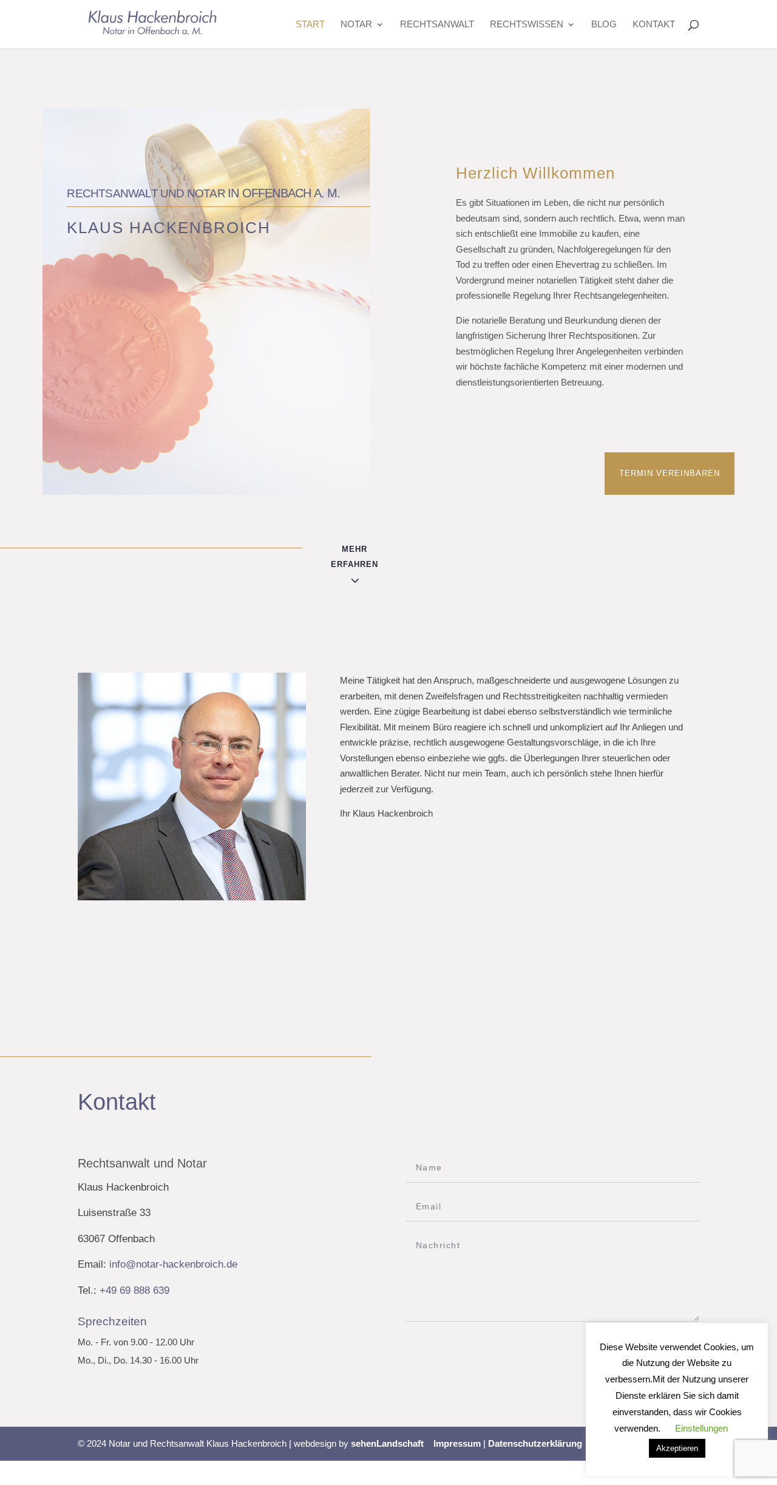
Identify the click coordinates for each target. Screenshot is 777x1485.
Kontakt (654, 24)
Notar (356, 24)
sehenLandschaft (387, 1443)
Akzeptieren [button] (677, 1448)
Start (310, 24)
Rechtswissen (526, 24)
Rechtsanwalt (437, 24)
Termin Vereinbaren (669, 473)
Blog (604, 24)
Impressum (457, 1443)
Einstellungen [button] (701, 1428)
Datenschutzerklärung (535, 1443)
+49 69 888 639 (134, 1290)
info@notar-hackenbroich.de (173, 1264)
